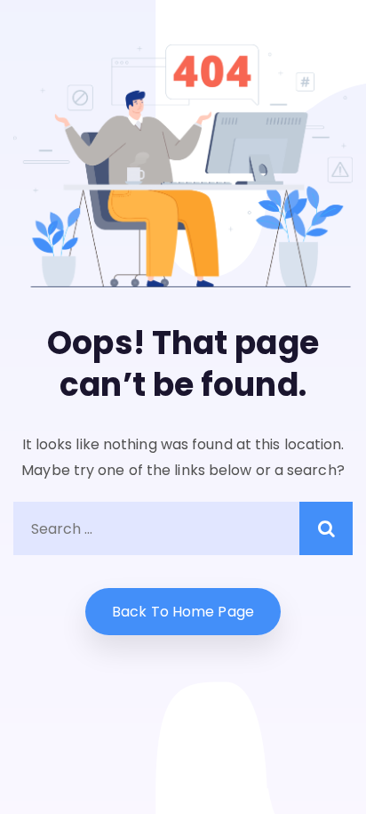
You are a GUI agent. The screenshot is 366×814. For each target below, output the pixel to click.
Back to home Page (183, 611)
